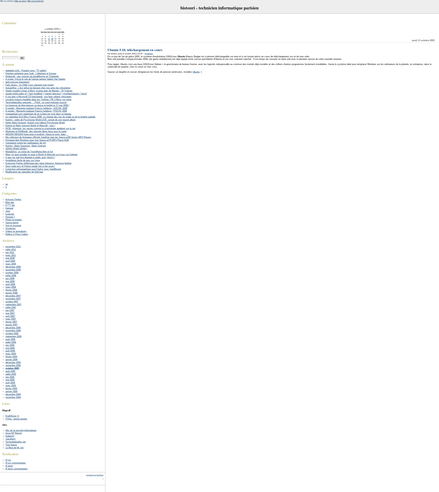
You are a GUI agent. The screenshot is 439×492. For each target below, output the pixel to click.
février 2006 (11, 356)
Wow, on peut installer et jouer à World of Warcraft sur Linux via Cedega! (41, 154)
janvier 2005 (11, 391)
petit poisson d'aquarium (17, 82)
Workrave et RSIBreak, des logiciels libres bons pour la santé (36, 131)
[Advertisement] (271, 26)
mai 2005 (10, 380)
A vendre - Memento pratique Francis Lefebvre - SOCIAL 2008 (36, 108)
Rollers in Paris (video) (16, 234)
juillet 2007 (10, 307)
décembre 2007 (13, 296)
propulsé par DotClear (94, 475)
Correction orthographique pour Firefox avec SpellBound (33, 169)
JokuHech (10, 439)
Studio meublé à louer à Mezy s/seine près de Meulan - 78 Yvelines (39, 90)
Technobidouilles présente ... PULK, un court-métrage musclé (36, 102)
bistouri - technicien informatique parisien (219, 7)
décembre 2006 (13, 327)
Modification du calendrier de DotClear (24, 172)
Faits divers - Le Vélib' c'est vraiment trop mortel (29, 85)
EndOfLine (10, 416)
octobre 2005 (12, 368)
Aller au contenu (6, 1)
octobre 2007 (11, 301)
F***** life (10, 205)
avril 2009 (10, 261)
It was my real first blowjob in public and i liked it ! (30, 157)
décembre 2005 (13, 362)
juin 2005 (9, 377)
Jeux (7, 211)
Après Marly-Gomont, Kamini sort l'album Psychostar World (35, 122)
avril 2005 (10, 382)
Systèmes (149, 54)
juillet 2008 (10, 275)
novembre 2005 (13, 365)
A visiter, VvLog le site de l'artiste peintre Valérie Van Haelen (35, 79)
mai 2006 (10, 348)
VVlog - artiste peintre (16, 419)
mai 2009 (10, 258)
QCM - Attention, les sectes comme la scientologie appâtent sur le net (40, 128)
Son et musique (13, 225)
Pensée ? (10, 217)
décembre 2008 (13, 267)
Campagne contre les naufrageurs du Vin (25, 143)
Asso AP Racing (13, 433)
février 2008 (11, 290)
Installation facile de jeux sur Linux (22, 160)
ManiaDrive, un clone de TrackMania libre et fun (29, 151)
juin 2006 (9, 345)
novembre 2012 (13, 246)
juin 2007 (9, 310)
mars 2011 (10, 255)
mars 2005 (10, 385)
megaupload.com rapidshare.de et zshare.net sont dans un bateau (38, 114)
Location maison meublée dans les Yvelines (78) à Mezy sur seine (38, 99)
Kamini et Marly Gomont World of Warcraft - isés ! (30, 125)
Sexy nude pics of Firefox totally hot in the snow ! (30, 166)
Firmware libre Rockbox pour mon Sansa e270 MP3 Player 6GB (37, 140)
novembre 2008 (13, 269)
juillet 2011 (10, 249)
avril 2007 (10, 316)
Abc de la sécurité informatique (20, 430)
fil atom (9, 466)
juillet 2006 (10, 342)
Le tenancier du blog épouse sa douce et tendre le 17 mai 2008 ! (37, 105)
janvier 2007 (11, 324)
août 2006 (10, 339)
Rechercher (10, 51)
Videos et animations (15, 231)
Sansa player (12, 222)
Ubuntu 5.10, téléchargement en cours (135, 49)
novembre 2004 (13, 397)
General (9, 208)
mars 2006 (10, 353)
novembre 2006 (13, 330)
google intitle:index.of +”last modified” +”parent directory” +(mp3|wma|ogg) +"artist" (46, 93)
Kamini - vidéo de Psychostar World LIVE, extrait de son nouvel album (40, 119)
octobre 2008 (11, 272)
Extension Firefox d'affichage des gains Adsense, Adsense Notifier (38, 163)
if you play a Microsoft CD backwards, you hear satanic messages (38, 96)
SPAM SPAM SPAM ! (16, 148)
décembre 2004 (13, 394)
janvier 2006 (11, 359)
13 (52, 39)
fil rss (8, 460)
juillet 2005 (10, 374)
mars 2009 (10, 264)
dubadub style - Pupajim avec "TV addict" (26, 70)
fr (6, 187)
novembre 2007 (13, 298)
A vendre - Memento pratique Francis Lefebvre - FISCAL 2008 (36, 111)
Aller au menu (20, 1)
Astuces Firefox (13, 199)
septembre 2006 (13, 336)
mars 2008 (10, 287)
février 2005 (11, 388)
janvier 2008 (11, 293)
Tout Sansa (11, 444)
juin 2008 (9, 278)
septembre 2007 (13, 304)
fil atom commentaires (16, 468)
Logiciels (9, 214)
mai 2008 (10, 281)
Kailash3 (9, 436)
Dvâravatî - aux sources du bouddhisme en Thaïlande (32, 76)
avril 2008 (10, 284)
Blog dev (9, 202)
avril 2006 (10, 351)
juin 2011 (9, 252)
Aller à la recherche (35, 1)
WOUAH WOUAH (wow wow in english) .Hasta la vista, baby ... (36, 134)
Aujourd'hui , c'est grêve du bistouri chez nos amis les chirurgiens (37, 88)
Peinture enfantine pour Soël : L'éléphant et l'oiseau (30, 73)
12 (49, 39)
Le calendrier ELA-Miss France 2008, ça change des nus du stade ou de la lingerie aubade (50, 117)
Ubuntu (196, 72)
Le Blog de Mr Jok (14, 447)
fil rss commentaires (15, 463)
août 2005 (10, 371)
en (6, 184)
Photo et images (13, 219)
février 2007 (11, 322)
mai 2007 (10, 313)
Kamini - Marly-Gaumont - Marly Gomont (25, 146)
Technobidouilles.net (15, 442)
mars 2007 (10, 319)
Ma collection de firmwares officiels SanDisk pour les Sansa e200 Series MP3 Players (48, 137)
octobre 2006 (11, 333)
